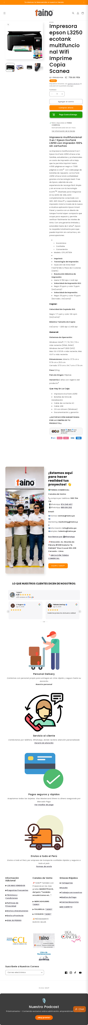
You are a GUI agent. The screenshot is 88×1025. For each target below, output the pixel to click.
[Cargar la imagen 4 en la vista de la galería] (39, 66)
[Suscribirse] (41, 974)
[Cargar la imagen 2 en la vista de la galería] (20, 66)
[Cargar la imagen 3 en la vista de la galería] (29, 66)
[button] (4, 13)
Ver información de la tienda (63, 130)
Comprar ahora (66, 106)
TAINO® (47, 990)
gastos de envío (74, 82)
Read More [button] (59, 619)
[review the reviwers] (10, 604)
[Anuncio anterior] (4, 2)
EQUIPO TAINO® (58, 564)
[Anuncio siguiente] (83, 2)
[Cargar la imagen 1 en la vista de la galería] (10, 66)
